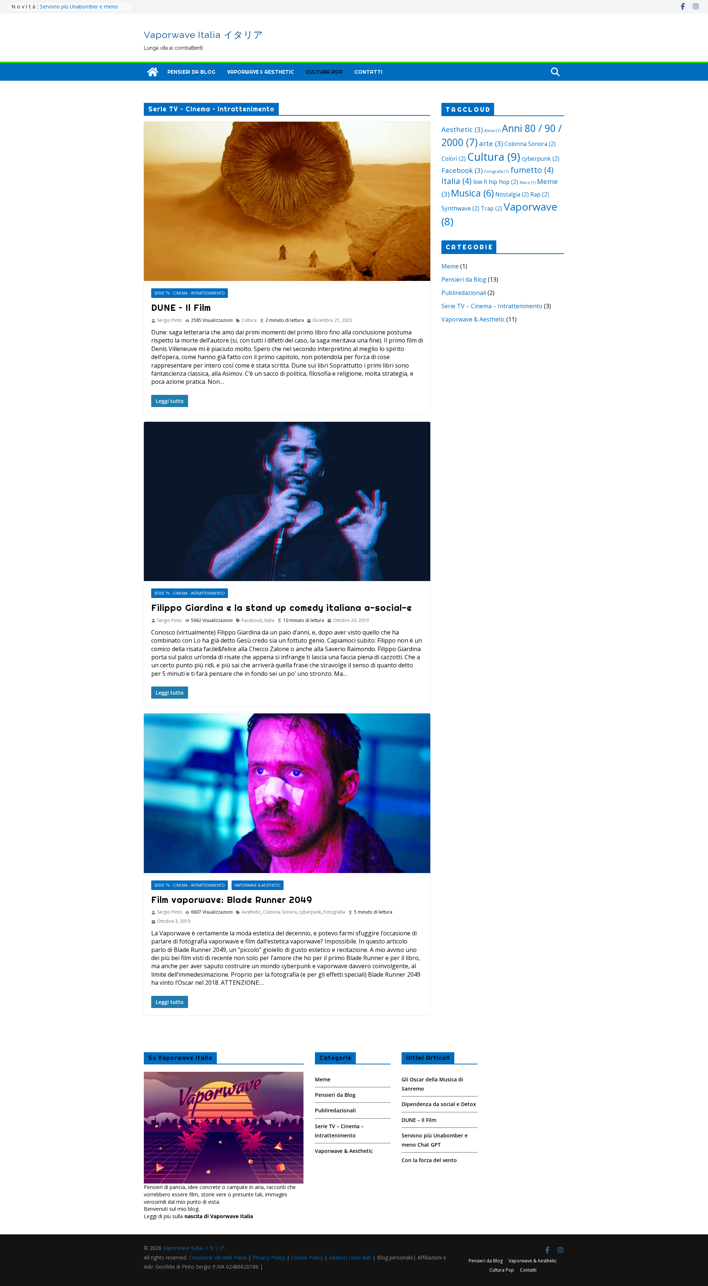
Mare (527, 182)
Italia (269, 620)
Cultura (249, 320)
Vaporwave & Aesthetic (260, 72)
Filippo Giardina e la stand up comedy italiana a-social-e (281, 607)
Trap (491, 208)
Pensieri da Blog (191, 72)
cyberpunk (310, 912)
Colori (453, 158)
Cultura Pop (324, 72)
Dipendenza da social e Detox (439, 1104)
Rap (539, 194)
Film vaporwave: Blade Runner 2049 (231, 899)
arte (491, 143)
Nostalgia (512, 194)
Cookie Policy (307, 1257)
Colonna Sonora (280, 912)
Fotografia (334, 912)
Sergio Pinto (169, 320)
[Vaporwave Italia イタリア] (153, 72)
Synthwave (460, 208)
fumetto (531, 169)
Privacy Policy (269, 1257)
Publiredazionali (463, 293)
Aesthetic (251, 912)
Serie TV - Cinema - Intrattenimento (189, 293)
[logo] (223, 1075)
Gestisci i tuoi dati (350, 1257)
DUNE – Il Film (181, 307)
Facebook (252, 620)
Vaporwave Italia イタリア (203, 34)
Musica (472, 193)
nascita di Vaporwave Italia (218, 1216)
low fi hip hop (495, 182)
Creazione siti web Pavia (218, 1257)
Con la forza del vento (429, 1160)
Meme (450, 266)
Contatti (368, 72)
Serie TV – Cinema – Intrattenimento (491, 306)
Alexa (492, 130)
